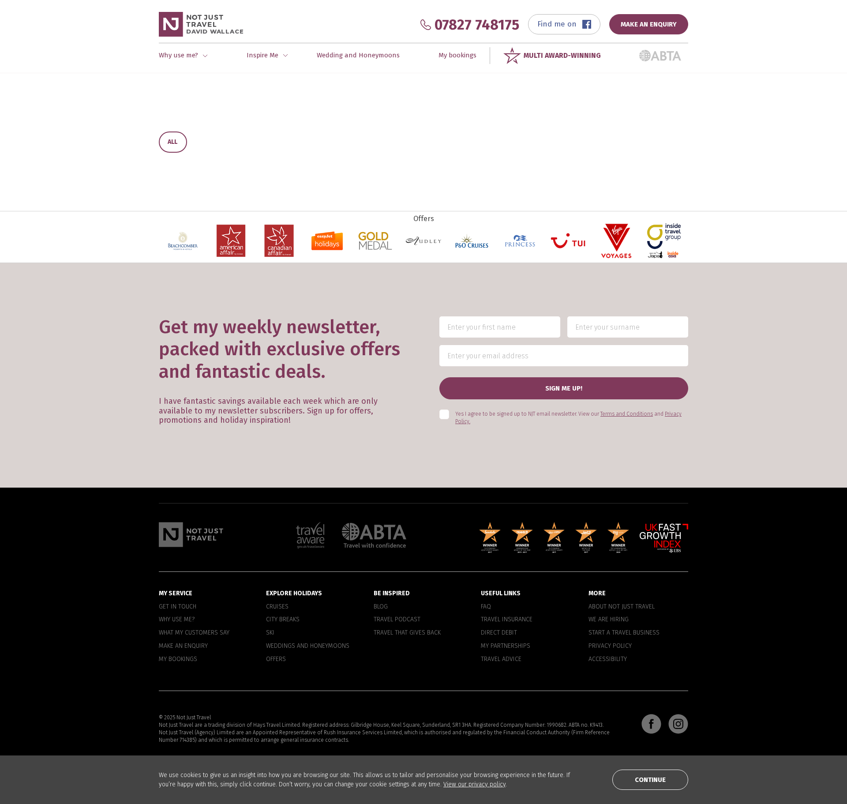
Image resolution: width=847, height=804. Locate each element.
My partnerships (505, 646)
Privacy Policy (610, 646)
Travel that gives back (407, 633)
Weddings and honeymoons (307, 646)
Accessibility (607, 659)
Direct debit (499, 633)
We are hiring (608, 619)
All (172, 142)
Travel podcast (397, 619)
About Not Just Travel (621, 607)
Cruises (277, 607)
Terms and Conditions (626, 414)
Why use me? (177, 619)
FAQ (486, 607)
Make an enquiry (183, 646)
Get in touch (177, 607)
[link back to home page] (191, 534)
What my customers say (194, 633)
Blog (381, 607)
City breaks (283, 619)
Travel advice (501, 659)
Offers (276, 659)
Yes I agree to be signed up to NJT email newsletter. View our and (568, 418)
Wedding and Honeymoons (358, 55)
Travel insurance (506, 619)
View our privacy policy (474, 784)
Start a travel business (624, 633)
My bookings (457, 55)
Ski (270, 633)
